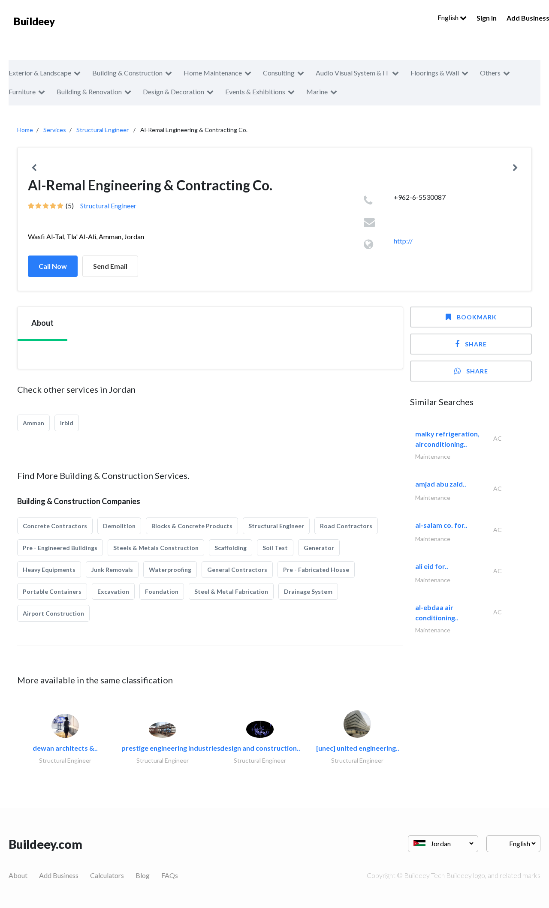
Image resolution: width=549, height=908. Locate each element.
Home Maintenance (213, 73)
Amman (33, 423)
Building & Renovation (89, 91)
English (448, 17)
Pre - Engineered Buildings (60, 547)
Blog (143, 875)
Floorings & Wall (434, 73)
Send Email (110, 266)
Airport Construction (53, 613)
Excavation (113, 591)
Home (25, 129)
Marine (317, 91)
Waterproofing (170, 569)
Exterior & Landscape (40, 73)
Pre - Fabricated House (316, 569)
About (18, 875)
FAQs (169, 875)
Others (490, 73)
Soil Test (275, 547)
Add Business (58, 875)
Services (54, 129)
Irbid (66, 423)
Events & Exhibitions (255, 91)
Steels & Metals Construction (156, 547)
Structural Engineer (102, 129)
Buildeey (34, 21)
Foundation (161, 591)
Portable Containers (52, 591)
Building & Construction (127, 73)
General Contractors (237, 569)
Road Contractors (346, 525)
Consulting (279, 73)
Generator (319, 547)
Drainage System (308, 591)
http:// (403, 241)
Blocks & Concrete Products (191, 525)
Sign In (487, 18)
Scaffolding (230, 547)
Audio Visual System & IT (352, 73)
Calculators (107, 875)
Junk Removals (112, 569)
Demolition (119, 525)
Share (476, 344)
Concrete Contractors (55, 525)
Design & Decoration (173, 91)
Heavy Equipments (49, 569)
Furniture (22, 91)
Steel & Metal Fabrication (231, 591)
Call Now (53, 266)
